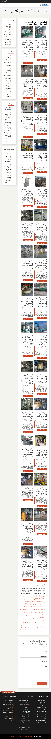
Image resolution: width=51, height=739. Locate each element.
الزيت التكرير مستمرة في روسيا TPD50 (7, 109)
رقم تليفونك (44, 661)
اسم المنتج (44, 646)
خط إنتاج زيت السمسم (7, 708)
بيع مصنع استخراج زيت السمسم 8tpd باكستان (35, 601)
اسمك (45, 651)
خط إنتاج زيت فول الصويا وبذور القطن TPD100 (7, 120)
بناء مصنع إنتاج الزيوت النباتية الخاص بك (23, 736)
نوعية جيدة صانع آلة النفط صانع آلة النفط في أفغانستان (41, 716)
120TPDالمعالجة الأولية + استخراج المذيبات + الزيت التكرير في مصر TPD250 (6, 133)
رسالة (46, 666)
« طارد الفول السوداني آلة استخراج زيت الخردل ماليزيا (25, 627)
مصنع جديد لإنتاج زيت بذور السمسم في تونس (7, 180)
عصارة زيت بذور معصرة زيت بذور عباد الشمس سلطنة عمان (42, 702)
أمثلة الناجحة (7, 34)
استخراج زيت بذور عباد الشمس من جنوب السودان (34, 599)
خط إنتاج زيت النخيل (7, 710)
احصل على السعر (41, 60)
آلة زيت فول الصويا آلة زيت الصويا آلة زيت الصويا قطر (41, 711)
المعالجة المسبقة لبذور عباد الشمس (7, 89)
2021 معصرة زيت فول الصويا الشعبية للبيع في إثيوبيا (34, 622)
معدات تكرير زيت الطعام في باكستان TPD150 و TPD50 (25, 716)
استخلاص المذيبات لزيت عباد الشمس (8, 94)
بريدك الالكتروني (43, 656)
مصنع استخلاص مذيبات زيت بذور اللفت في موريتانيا (34, 604)
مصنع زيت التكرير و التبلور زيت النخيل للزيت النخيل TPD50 (25, 705)
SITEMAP (12, 736)
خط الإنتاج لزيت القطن (7, 716)
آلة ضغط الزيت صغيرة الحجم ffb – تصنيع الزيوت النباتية (33, 603)
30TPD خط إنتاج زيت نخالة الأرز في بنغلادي (8, 140)
